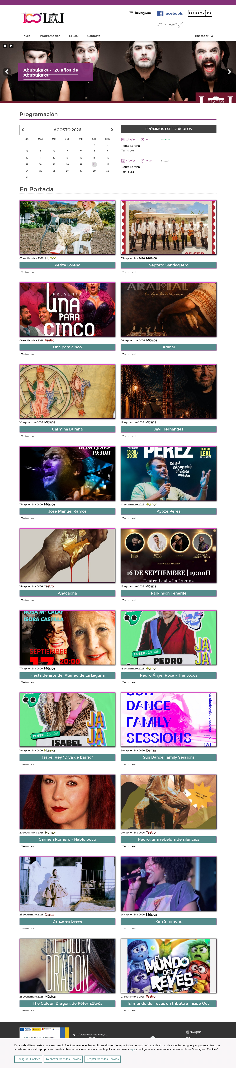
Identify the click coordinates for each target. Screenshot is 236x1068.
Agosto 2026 (67, 130)
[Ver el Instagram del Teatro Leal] (194, 1032)
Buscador (202, 37)
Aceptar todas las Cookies (103, 1059)
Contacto (93, 36)
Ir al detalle (67, 227)
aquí (132, 1049)
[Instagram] (140, 13)
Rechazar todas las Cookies (63, 1059)
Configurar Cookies (28, 1059)
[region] (118, 1053)
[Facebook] (170, 13)
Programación (50, 36)
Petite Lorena (130, 145)
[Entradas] (200, 13)
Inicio (26, 36)
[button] (7, 72)
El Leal (74, 36)
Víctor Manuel (38, 73)
